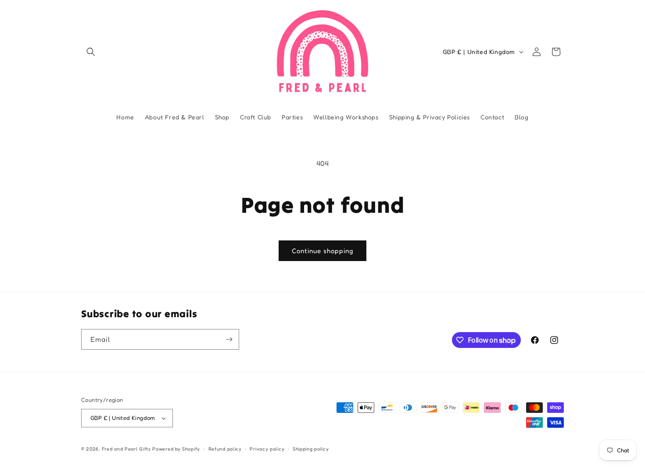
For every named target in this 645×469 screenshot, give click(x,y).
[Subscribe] (229, 339)
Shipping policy (311, 449)
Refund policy (225, 449)
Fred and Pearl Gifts (126, 449)
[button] (90, 51)
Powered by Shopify (176, 449)
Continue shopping (322, 251)
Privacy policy (267, 449)
